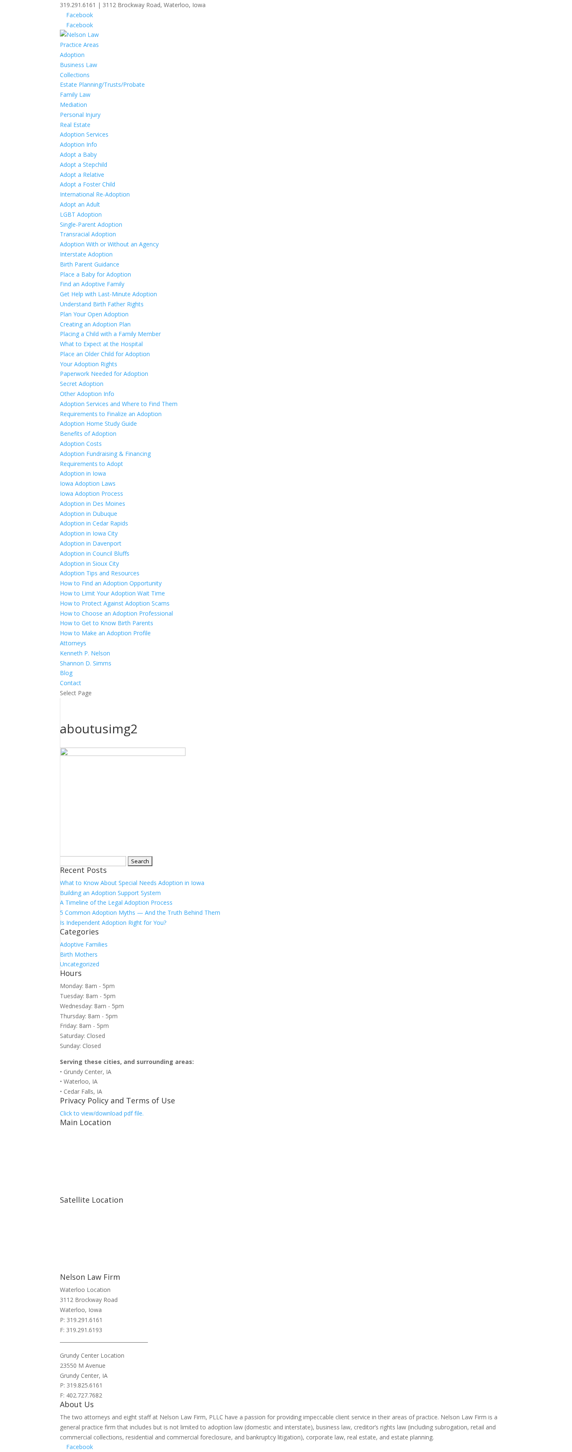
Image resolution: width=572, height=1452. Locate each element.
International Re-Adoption (95, 194)
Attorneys (73, 643)
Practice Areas (79, 45)
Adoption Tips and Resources (99, 573)
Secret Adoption (81, 384)
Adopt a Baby (78, 154)
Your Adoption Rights (88, 364)
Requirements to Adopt (91, 464)
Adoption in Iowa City (89, 533)
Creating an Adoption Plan (95, 324)
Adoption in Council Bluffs (94, 553)
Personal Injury (80, 115)
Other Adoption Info (87, 394)
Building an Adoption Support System (110, 893)
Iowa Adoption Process (91, 493)
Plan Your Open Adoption (94, 314)
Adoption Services (84, 134)
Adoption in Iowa (83, 473)
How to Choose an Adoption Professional (116, 613)
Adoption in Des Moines (92, 503)
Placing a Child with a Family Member (110, 334)
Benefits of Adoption (88, 433)
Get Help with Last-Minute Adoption (108, 294)
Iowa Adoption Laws (88, 483)
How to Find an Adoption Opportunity (111, 583)
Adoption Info (78, 144)
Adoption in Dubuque (88, 514)
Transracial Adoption (88, 234)
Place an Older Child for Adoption (105, 354)
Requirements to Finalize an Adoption (111, 414)
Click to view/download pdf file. (102, 1113)
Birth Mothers (79, 954)
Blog (66, 673)
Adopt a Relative (82, 175)
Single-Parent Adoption (91, 224)
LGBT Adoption (81, 214)
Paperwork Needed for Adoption (104, 374)
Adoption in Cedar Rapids (94, 523)
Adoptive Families (84, 944)
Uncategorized (79, 964)
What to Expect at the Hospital (101, 344)
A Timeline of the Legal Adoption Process (116, 902)
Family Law (75, 94)
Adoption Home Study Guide (98, 423)
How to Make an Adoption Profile (105, 633)
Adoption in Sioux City (89, 563)
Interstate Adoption (86, 254)
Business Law (78, 65)
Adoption (72, 55)
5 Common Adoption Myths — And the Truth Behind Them (140, 912)
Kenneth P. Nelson (85, 653)
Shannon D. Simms (85, 663)
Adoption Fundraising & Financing (105, 454)
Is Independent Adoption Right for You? (113, 923)
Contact (70, 683)
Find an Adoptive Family (92, 284)
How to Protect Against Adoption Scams (115, 603)
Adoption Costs (81, 444)
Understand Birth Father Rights (102, 304)
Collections (75, 75)
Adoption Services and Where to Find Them (119, 404)
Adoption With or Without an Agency (109, 244)
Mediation (73, 105)
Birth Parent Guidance (89, 264)
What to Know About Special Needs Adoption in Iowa (132, 883)
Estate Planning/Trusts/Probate (102, 84)
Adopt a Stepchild (83, 164)
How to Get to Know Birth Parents (106, 623)
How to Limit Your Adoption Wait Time (112, 593)
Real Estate (75, 125)
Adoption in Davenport (90, 543)
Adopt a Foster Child (87, 184)
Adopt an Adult (80, 204)
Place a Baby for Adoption (95, 274)
